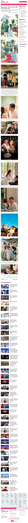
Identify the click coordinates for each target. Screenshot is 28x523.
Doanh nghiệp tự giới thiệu (20, 506)
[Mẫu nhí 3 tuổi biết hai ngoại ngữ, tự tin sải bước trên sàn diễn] (5, 371)
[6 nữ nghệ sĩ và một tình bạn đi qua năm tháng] (5, 333)
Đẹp (7, 500)
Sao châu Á (3, 495)
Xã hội (15, 503)
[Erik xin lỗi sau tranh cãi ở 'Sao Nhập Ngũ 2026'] (5, 297)
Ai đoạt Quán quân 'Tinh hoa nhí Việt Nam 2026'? (24, 16)
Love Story (12, 495)
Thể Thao (3, 501)
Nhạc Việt (24, 494)
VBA (6, 497)
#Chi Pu (13, 485)
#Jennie (13, 346)
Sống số (20, 503)
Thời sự (3, 502)
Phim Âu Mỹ (20, 495)
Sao (10, 293)
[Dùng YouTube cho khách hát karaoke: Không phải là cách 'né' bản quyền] (5, 394)
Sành (20, 500)
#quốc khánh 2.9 (14, 448)
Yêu (11, 493)
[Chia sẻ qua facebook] (5, 279)
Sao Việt (3, 494)
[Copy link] (7, 279)
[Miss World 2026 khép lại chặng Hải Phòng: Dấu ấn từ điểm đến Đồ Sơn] (5, 315)
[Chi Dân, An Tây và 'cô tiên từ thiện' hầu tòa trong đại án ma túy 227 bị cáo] (5, 387)
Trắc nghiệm (12, 502)
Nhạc (24, 493)
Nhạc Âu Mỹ (24, 497)
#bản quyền (13, 426)
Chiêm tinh (12, 501)
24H (19, 24)
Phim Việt (20, 494)
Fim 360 (17, 4)
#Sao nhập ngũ (14, 478)
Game (24, 500)
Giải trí (15, 502)
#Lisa (12, 311)
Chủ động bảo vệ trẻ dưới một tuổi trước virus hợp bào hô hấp (23, 27)
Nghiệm (12, 500)
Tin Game (24, 501)
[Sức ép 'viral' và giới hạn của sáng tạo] (5, 382)
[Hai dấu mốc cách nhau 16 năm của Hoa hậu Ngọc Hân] (5, 400)
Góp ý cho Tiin (16, 279)
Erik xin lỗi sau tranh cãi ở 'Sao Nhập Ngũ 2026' (24, 11)
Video (16, 500)
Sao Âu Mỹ (3, 496)
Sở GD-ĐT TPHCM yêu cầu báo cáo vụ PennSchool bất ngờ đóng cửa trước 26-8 (23, 32)
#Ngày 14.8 (13, 402)
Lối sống (7, 494)
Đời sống (16, 501)
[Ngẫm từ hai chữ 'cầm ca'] (5, 303)
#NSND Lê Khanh (14, 334)
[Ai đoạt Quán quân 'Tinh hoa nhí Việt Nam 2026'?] (5, 292)
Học (15, 493)
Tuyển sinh (16, 494)
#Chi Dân (13, 390)
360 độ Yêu (12, 496)
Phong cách (7, 495)
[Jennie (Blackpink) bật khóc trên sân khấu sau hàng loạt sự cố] (5, 345)
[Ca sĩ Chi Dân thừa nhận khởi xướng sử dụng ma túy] (5, 321)
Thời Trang (7, 501)
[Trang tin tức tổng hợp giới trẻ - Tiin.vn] (4, 1)
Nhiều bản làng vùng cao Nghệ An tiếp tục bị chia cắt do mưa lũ (22, 22)
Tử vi (11, 503)
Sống (7, 493)
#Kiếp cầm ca (13, 303)
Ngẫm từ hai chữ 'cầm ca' (23, 9)
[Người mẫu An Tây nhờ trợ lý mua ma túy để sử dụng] (5, 327)
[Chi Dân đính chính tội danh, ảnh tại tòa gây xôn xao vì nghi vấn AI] (5, 376)
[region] (9, 269)
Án (2, 503)
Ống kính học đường (16, 498)
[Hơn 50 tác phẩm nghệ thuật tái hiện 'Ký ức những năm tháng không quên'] (5, 363)
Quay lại (3, 279)
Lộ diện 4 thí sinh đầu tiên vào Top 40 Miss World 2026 (23, 13)
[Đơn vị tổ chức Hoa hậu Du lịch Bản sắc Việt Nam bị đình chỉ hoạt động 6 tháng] (5, 338)
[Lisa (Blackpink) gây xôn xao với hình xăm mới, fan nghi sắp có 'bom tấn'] (5, 308)
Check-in (7, 496)
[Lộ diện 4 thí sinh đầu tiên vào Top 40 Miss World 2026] (5, 286)
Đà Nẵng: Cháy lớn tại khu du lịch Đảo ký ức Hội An (23, 37)
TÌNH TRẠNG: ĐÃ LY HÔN (23, 46)
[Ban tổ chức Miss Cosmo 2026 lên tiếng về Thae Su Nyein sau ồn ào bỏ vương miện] (5, 350)
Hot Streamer (24, 503)
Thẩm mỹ (7, 502)
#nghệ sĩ (13, 382)
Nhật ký (11, 494)
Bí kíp (15, 497)
